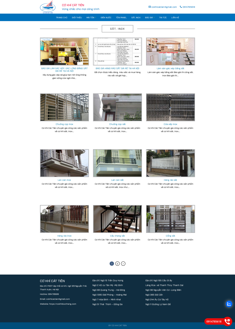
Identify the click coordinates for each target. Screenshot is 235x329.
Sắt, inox (135, 17)
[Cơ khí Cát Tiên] (49, 7)
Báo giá (149, 17)
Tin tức (163, 17)
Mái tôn (90, 17)
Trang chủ (61, 17)
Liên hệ (175, 17)
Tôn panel (121, 17)
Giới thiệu (77, 17)
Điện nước (106, 17)
